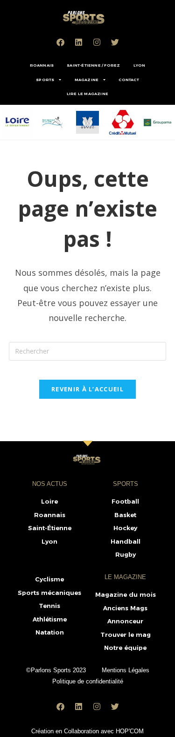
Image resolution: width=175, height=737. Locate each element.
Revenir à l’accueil (87, 389)
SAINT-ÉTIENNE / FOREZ (93, 65)
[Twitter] (115, 42)
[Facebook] (60, 42)
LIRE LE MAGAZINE (87, 93)
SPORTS (45, 79)
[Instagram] (97, 42)
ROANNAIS (42, 65)
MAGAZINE (87, 79)
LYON (139, 65)
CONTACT (129, 79)
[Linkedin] (78, 42)
